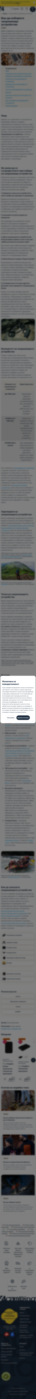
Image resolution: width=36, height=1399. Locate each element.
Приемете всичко (23, 717)
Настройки (10, 717)
